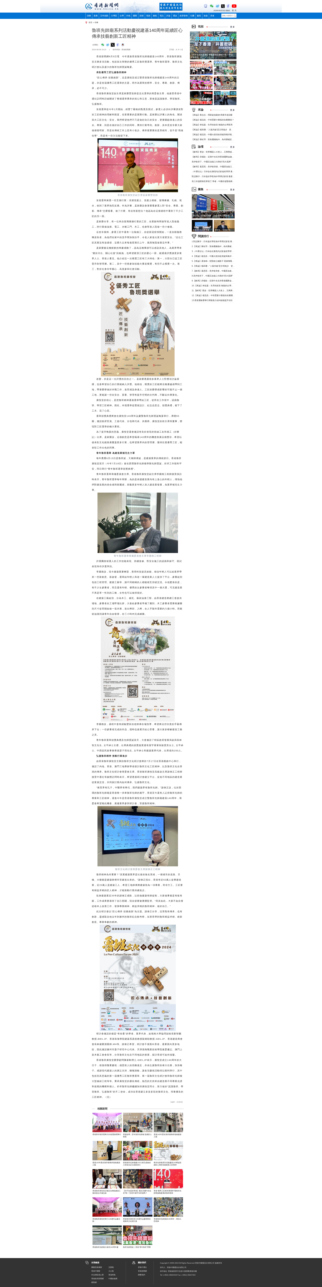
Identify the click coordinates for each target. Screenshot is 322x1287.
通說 (175, 16)
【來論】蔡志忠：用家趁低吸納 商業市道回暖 (212, 115)
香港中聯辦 (95, 1271)
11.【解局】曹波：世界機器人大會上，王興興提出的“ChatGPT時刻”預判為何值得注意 (230, 290)
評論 (168, 16)
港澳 (96, 16)
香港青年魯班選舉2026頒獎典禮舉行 (106, 1134)
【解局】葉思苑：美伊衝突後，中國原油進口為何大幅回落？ (219, 167)
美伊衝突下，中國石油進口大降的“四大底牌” (211, 162)
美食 (212, 16)
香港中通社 (142, 1267)
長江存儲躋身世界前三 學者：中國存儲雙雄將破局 (214, 181)
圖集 (155, 16)
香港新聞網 (142, 1271)
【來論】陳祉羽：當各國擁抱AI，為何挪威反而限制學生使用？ (220, 139)
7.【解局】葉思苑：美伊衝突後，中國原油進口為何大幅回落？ (220, 271)
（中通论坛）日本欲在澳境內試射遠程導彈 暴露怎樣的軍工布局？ (221, 171)
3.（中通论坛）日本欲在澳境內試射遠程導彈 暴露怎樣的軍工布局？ (222, 251)
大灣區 (114, 16)
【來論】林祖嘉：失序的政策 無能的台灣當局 (212, 125)
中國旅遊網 (112, 1279)
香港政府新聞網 (97, 1279)
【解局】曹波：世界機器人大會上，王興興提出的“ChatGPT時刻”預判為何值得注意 (229, 152)
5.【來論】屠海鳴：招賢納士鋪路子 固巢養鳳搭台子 (215, 261)
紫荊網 (94, 1282)
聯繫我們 (141, 1275)
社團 (192, 16)
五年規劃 (104, 16)
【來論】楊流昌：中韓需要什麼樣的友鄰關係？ (213, 120)
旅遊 (206, 16)
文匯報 (111, 1267)
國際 (135, 16)
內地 (128, 16)
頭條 (89, 16)
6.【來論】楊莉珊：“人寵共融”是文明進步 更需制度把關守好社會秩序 (223, 266)
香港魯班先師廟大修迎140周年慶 (105, 1247)
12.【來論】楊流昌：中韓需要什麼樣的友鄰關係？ (214, 295)
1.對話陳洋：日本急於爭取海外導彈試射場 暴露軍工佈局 (217, 241)
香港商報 (111, 1275)
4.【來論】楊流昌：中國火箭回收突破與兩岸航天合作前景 (218, 256)
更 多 (232, 27)
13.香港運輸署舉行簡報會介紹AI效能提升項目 (212, 300)
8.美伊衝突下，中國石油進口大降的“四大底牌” (212, 276)
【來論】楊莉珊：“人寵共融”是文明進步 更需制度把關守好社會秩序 (222, 130)
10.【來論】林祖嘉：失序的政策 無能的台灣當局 (213, 286)
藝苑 (199, 16)
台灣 (122, 16)
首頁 (90, 22)
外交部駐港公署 (97, 1275)
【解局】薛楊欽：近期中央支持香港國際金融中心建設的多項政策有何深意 (225, 157)
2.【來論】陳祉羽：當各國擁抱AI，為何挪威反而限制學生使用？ (221, 246)
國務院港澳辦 (96, 1267)
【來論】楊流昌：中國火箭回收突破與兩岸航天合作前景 (217, 134)
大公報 (111, 1271)
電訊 (162, 16)
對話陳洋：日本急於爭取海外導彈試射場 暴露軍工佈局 (216, 176)
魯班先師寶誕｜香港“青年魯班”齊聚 (137, 1247)
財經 (142, 16)
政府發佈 (184, 16)
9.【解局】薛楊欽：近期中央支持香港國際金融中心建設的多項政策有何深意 (226, 281)
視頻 (148, 16)
